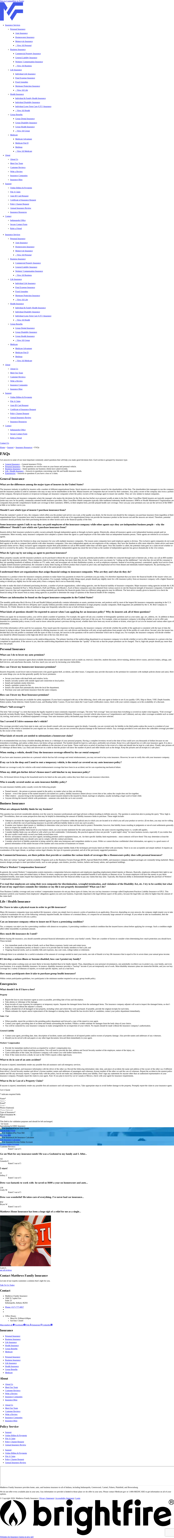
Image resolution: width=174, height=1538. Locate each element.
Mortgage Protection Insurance (27, 86)
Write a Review (16, 171)
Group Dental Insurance (25, 119)
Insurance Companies (19, 176)
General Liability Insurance (26, 58)
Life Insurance (16, 70)
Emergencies (10, 473)
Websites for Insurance (17, 1537)
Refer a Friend (16, 228)
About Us (14, 159)
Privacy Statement (46, 1498)
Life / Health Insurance (14, 471)
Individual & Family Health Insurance (30, 98)
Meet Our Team (16, 163)
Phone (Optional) (7, 1108)
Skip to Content (6, 1)
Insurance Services (12, 25)
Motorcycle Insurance (24, 41)
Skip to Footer (18, 1)
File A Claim (15, 192)
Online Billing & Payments (21, 188)
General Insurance (12, 464)
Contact (8, 216)
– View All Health (22, 110)
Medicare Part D (22, 143)
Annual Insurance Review (20, 208)
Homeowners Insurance (24, 37)
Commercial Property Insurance (28, 53)
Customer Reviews (17, 167)
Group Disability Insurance (26, 123)
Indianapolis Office (18, 220)
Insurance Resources (18, 212)
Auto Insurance (21, 33)
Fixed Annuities (21, 82)
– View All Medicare (23, 151)
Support (8, 184)
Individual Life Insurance (25, 74)
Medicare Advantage (23, 139)
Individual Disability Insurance (27, 102)
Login (77, 1498)
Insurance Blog (16, 180)
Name (3, 1098)
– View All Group (22, 131)
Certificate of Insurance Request (23, 200)
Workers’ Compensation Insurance (29, 62)
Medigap (18, 147)
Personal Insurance (17, 29)
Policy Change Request (19, 204)
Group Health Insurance (25, 127)
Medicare (14, 135)
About (7, 155)
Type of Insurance (8, 1112)
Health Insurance (17, 94)
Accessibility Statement (64, 1498)
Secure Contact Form (18, 224)
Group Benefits (16, 114)
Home (2, 447)
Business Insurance (18, 49)
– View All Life (21, 90)
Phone (2, 1117)
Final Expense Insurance (25, 78)
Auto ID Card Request (19, 196)
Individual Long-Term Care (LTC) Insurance (33, 106)
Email (3, 1103)
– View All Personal (23, 45)
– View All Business (23, 66)
